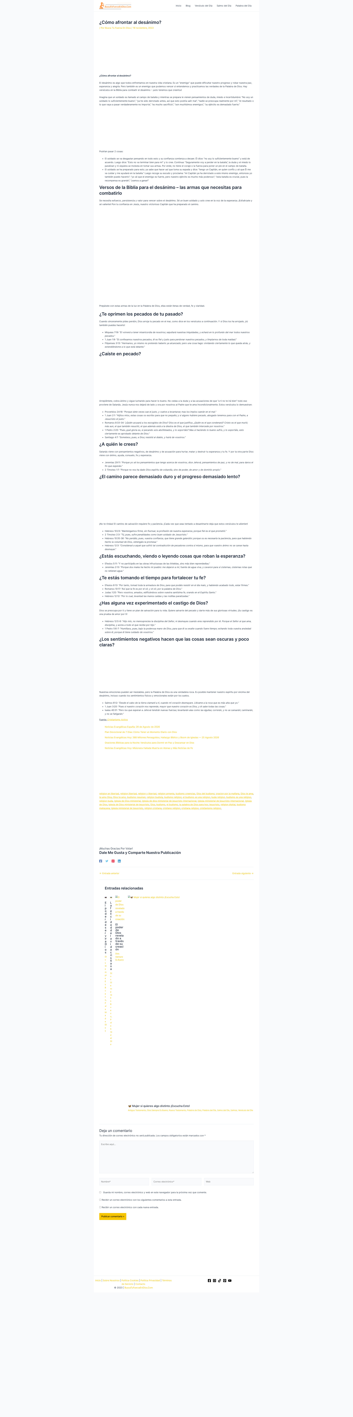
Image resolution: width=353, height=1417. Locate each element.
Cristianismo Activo (117, 719)
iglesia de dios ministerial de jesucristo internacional (169, 801)
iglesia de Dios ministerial (127, 801)
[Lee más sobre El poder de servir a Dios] (106, 897)
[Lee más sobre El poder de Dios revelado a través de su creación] (120, 908)
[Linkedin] (119, 860)
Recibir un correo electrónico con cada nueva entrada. (130, 1207)
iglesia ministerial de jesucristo (127, 808)
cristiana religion (190, 808)
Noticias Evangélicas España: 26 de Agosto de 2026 (132, 726)
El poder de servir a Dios (106, 927)
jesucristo (214, 804)
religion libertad (128, 793)
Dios (152, 804)
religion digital (228, 804)
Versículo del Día (245, 1110)
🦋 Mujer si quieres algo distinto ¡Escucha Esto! (159, 1106)
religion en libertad (109, 793)
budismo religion (173, 797)
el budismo (172, 804)
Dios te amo (119, 797)
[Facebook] (100, 860)
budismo (160, 804)
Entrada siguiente (242, 873)
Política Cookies (129, 1280)
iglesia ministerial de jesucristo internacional (221, 801)
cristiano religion (171, 808)
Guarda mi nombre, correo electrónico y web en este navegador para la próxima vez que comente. (155, 1192)
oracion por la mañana (227, 793)
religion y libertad (147, 793)
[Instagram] (214, 1280)
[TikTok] (219, 1280)
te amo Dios (105, 797)
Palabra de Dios (194, 1110)
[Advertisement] (176, 53)
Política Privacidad (150, 1280)
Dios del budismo (205, 793)
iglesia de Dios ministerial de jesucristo (129, 804)
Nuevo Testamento (177, 1110)
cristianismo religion (210, 808)
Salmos (234, 1110)
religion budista (155, 797)
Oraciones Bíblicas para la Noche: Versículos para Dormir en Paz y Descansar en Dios (149, 742)
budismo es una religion (238, 797)
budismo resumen (136, 797)
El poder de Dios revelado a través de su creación (119, 937)
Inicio (98, 1280)
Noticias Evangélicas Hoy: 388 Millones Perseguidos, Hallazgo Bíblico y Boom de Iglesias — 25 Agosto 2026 (162, 737)
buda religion (218, 797)
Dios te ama (247, 793)
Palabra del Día (111, 1031)
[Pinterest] (113, 860)
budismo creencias (185, 793)
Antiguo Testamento (137, 1110)
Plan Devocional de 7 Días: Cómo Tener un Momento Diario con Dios (141, 732)
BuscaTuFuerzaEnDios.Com (139, 1287)
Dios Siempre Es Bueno (106, 978)
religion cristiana (153, 808)
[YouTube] (230, 1280)
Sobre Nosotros (111, 1280)
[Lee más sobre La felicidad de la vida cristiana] (111, 897)
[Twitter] (106, 860)
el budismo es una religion (196, 797)
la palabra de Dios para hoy (193, 804)
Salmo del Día (223, 1110)
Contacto (140, 1284)
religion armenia (166, 793)
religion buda (106, 801)
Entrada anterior (109, 873)
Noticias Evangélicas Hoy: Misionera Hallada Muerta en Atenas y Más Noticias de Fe (149, 748)
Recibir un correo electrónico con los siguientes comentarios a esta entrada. (141, 1199)
